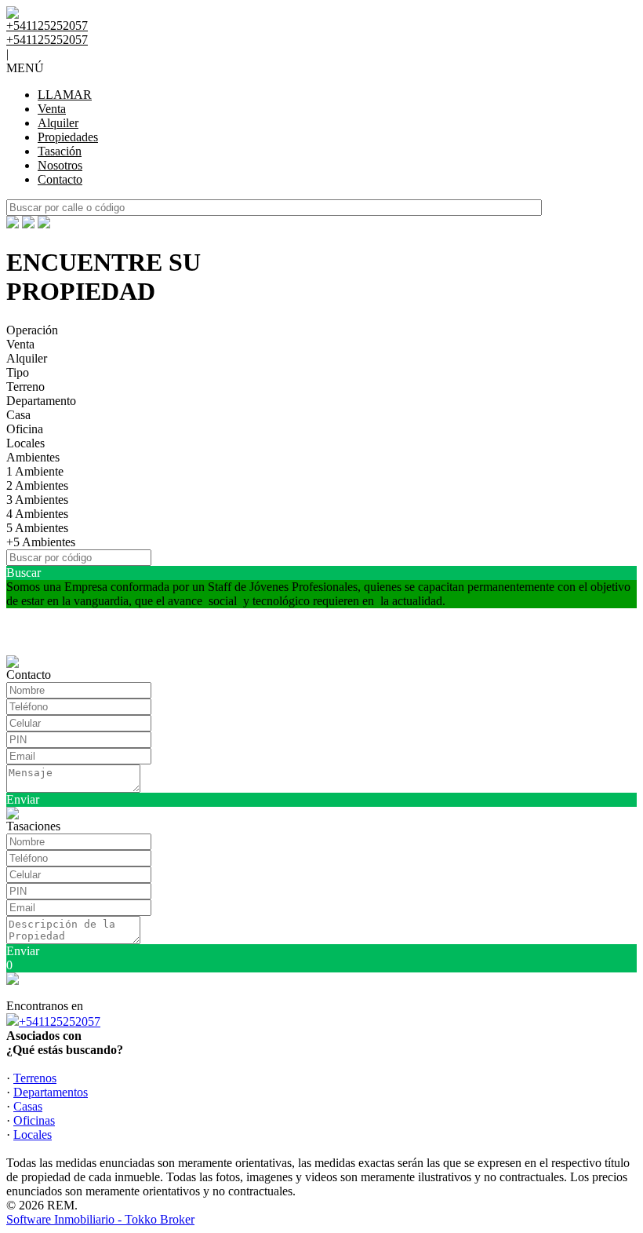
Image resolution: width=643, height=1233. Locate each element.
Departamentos (50, 1092)
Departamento (41, 400)
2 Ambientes (37, 485)
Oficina (24, 429)
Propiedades (68, 137)
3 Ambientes (37, 499)
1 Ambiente (35, 471)
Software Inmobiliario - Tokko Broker (100, 1219)
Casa (18, 414)
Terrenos (34, 1078)
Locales (25, 443)
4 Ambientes (37, 513)
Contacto (60, 179)
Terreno (25, 386)
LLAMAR (65, 94)
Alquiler (58, 123)
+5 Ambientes (40, 542)
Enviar (22, 799)
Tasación (60, 151)
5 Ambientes (37, 527)
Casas (27, 1106)
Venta (52, 108)
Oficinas (34, 1120)
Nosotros (60, 165)
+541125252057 (59, 1021)
